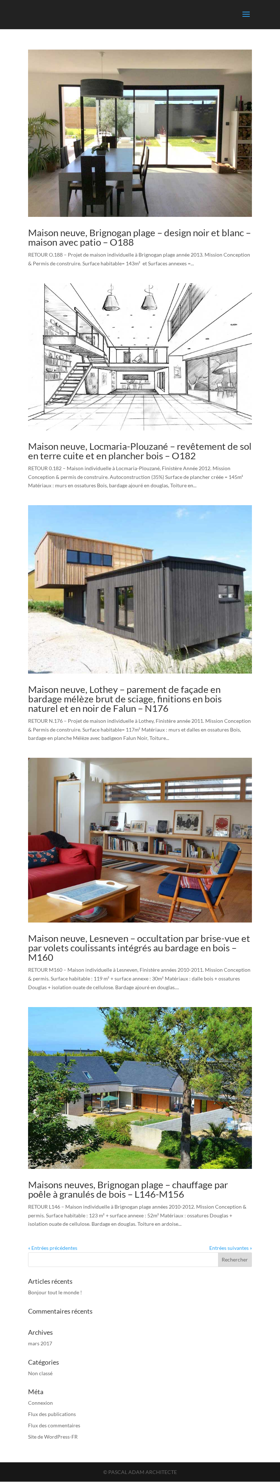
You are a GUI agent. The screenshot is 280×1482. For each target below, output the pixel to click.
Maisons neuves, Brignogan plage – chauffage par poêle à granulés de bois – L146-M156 (128, 1189)
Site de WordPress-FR (53, 1437)
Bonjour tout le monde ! (55, 1292)
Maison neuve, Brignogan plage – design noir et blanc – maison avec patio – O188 (139, 237)
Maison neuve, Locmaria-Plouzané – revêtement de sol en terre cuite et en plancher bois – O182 (140, 450)
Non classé (40, 1373)
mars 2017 (40, 1343)
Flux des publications (52, 1414)
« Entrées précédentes (52, 1248)
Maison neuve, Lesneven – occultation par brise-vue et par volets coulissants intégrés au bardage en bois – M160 (139, 947)
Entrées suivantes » (230, 1248)
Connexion (40, 1403)
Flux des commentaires (54, 1425)
